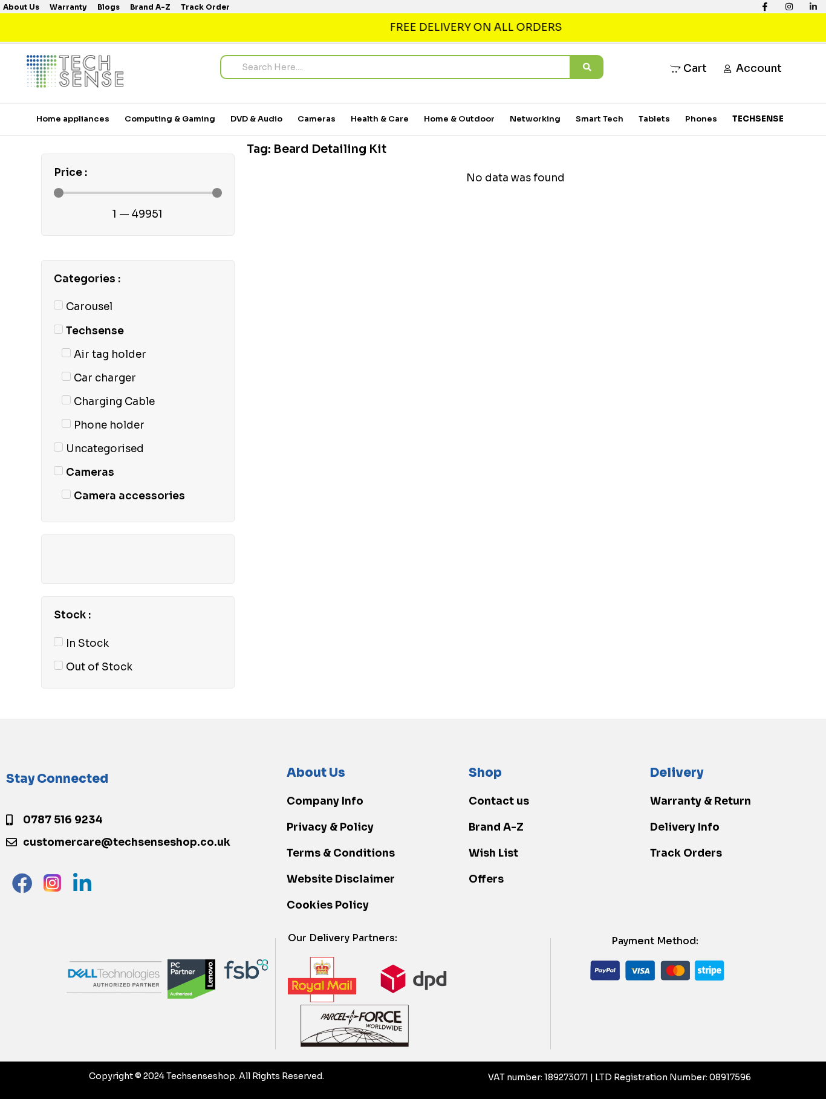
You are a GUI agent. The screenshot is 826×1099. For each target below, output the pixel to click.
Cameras (317, 119)
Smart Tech (599, 119)
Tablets (654, 119)
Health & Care (380, 119)
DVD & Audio (256, 119)
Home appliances (72, 119)
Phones (701, 119)
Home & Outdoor (459, 119)
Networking (535, 119)
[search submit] (587, 67)
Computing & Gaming (170, 119)
